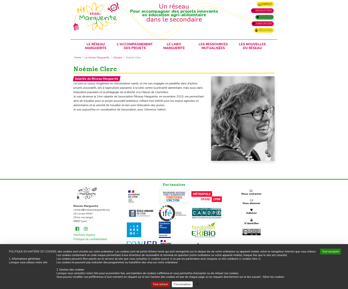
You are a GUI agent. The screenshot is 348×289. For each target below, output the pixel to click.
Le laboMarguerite (174, 46)
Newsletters (264, 10)
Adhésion (266, 17)
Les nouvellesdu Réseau (252, 46)
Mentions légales (84, 235)
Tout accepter (330, 252)
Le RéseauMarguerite (96, 46)
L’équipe (117, 57)
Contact (266, 4)
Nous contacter (251, 194)
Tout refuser (160, 284)
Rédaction (265, 30)
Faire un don (264, 23)
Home (77, 57)
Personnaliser (182, 284)
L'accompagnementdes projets (135, 46)
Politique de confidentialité (90, 239)
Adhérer (251, 213)
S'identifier (251, 223)
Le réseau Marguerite (97, 57)
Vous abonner (251, 203)
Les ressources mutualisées (213, 46)
